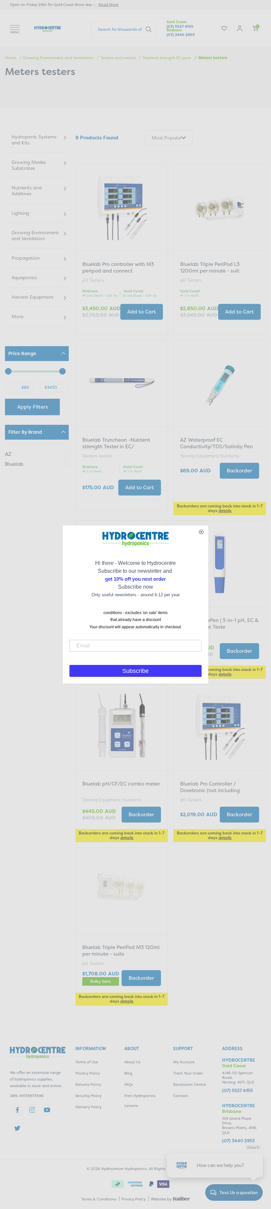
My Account (184, 1062)
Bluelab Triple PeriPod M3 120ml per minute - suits (121, 950)
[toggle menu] (15, 28)
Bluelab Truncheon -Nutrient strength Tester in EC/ (116, 443)
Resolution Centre (189, 1084)
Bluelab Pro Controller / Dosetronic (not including (210, 787)
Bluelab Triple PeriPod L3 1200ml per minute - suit (210, 267)
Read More (108, 4)
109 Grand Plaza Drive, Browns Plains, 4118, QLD (239, 1125)
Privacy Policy (87, 1073)
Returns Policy (88, 1084)
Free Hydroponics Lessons (139, 1100)
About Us (132, 1062)
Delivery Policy (88, 1107)
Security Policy (88, 1095)
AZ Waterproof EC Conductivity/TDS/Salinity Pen (216, 443)
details (225, 510)
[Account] (224, 28)
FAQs (128, 1084)
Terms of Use (86, 1062)
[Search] (148, 29)
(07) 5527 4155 (180, 26)
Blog (128, 1073)
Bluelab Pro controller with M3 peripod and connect (118, 267)
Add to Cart (141, 311)
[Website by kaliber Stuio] (181, 1198)
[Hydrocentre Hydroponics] (47, 28)
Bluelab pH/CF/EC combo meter (121, 783)
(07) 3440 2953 (181, 35)
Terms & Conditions (98, 1199)
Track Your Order (188, 1073)
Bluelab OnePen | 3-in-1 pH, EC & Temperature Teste (219, 623)
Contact (180, 1095)
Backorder (239, 470)
